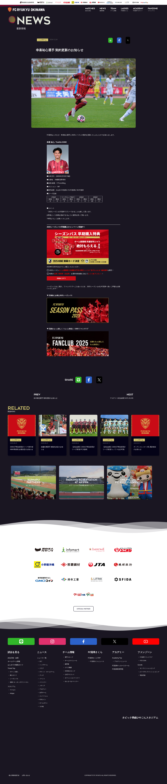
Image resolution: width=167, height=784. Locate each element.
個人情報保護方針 (14, 775)
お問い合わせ (26, 775)
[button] (90, 9)
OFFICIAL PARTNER (83, 609)
